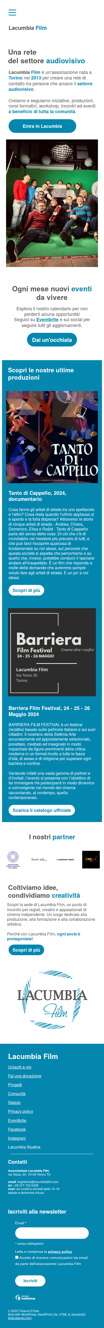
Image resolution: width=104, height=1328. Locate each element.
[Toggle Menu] (12, 12)
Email (20, 1223)
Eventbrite (47, 319)
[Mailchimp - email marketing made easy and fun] (25, 1301)
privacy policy (60, 1252)
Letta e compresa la (43, 1252)
